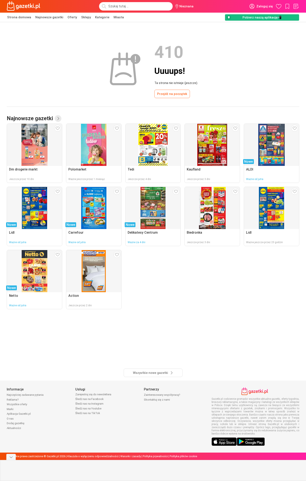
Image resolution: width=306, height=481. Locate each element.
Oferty (72, 17)
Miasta (119, 17)
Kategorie (102, 17)
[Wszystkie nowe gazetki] (58, 118)
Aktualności (14, 428)
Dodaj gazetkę (15, 423)
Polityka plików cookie (183, 456)
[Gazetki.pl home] (24, 6)
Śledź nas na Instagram (89, 403)
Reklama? (13, 399)
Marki (10, 409)
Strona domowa (19, 17)
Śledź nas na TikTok (87, 413)
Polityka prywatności (155, 456)
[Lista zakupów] (296, 6)
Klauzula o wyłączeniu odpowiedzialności (92, 456)
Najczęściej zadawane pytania (25, 394)
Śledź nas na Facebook (89, 399)
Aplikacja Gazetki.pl (19, 413)
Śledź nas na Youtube (88, 408)
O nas (10, 418)
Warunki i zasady (130, 456)
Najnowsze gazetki (49, 17)
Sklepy (86, 17)
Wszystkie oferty (17, 404)
